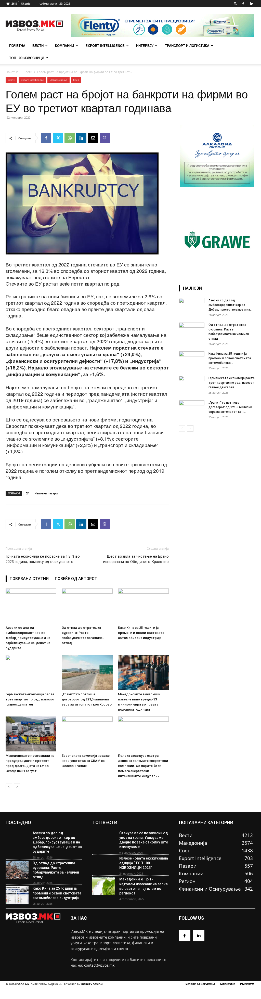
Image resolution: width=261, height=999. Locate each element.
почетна (17, 45)
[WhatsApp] (69, 138)
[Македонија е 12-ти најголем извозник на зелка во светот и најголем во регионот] (103, 886)
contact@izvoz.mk (99, 965)
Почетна (12, 72)
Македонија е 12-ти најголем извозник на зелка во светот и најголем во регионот (143, 886)
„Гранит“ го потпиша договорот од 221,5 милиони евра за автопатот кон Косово (87, 699)
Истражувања (58, 80)
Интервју (144, 45)
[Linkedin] (251, 3)
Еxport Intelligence (32, 80)
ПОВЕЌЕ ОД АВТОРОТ (76, 578)
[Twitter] (58, 138)
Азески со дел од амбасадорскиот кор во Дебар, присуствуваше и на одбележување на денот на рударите (28, 638)
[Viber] (105, 138)
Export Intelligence (105, 45)
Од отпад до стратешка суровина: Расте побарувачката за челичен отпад (56, 870)
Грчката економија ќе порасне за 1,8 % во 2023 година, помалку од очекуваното (43, 559)
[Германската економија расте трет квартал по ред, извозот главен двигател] (31, 672)
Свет (76, 80)
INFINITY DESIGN (91, 984)
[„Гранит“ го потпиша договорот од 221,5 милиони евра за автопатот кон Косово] (87, 672)
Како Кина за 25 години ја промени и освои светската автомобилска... (229, 358)
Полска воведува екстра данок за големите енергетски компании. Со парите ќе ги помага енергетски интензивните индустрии (143, 766)
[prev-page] (9, 787)
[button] (235, 3)
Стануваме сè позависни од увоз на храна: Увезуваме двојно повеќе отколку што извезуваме (143, 840)
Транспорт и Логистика (187, 45)
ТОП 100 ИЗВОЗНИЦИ (26, 57)
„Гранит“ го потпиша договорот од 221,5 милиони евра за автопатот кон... (230, 407)
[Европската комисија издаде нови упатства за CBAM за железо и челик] (87, 733)
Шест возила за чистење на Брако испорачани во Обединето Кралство (136, 559)
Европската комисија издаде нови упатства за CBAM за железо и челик (86, 761)
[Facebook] (243, 3)
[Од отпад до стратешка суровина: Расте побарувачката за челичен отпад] (87, 605)
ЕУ (27, 493)
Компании (64, 45)
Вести (38, 45)
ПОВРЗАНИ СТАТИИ (29, 578)
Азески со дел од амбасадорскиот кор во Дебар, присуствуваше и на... (230, 305)
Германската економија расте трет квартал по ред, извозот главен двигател (30, 699)
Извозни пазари (46, 493)
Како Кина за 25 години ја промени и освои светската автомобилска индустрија (141, 633)
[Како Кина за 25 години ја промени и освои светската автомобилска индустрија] (143, 605)
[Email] (93, 138)
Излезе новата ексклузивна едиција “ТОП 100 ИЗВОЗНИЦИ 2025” (143, 862)
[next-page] (17, 787)
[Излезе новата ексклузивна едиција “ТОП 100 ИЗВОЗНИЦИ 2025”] (103, 865)
